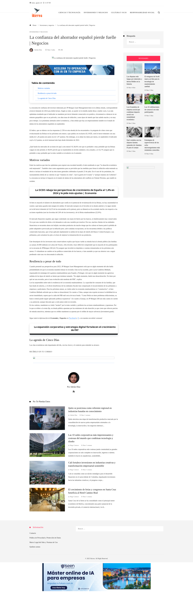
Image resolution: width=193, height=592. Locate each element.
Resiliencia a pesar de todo (47, 93)
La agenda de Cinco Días (47, 98)
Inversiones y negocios (38, 32)
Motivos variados (44, 88)
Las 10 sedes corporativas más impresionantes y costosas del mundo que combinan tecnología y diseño (90, 438)
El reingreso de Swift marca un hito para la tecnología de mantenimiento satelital (152, 82)
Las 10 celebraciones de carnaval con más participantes (152, 109)
